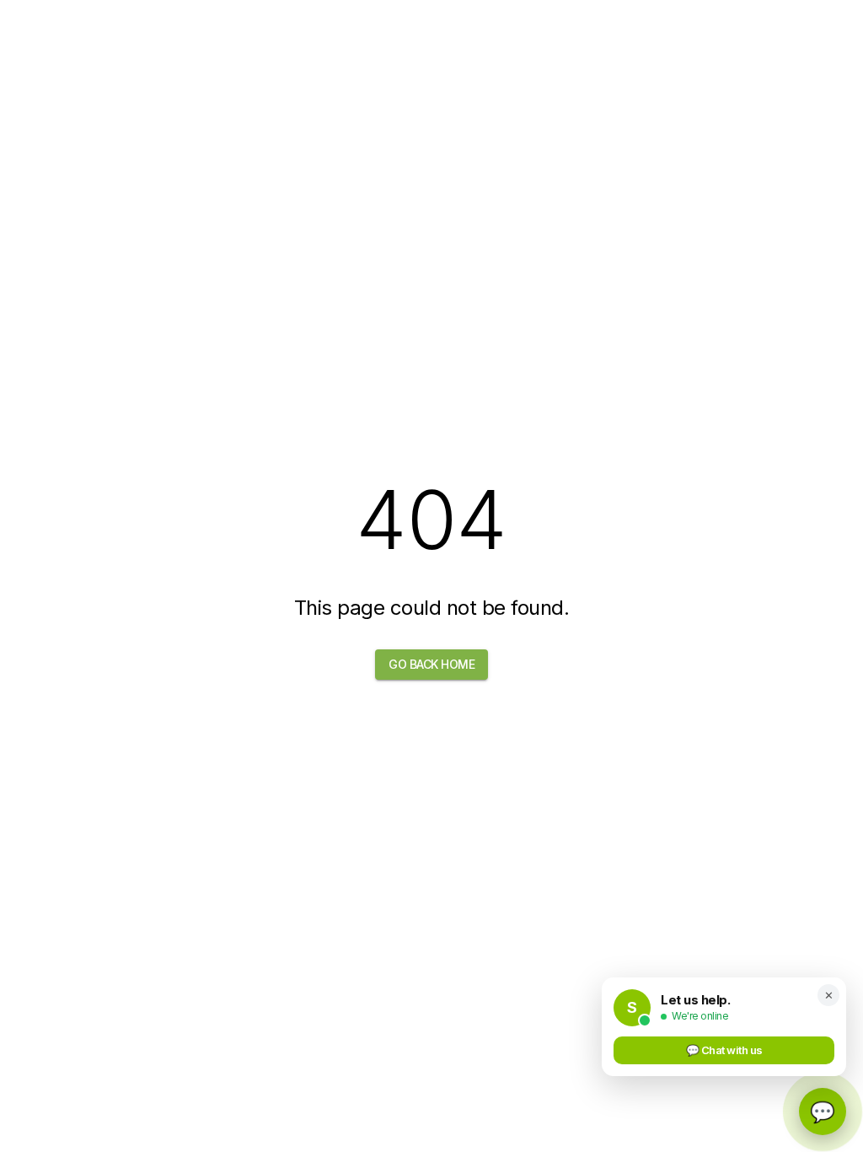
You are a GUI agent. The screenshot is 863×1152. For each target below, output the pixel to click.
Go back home (431, 664)
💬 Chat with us (724, 1050)
